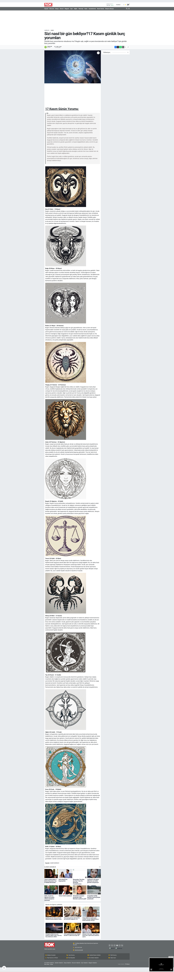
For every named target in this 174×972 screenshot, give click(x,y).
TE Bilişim (127, 964)
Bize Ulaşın (46, 964)
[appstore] (112, 948)
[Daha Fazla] (123, 47)
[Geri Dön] (4, 968)
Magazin (67, 8)
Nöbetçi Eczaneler (51, 955)
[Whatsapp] (119, 945)
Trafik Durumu (113, 955)
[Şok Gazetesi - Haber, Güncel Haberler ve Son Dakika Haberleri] (48, 5)
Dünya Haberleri (67, 962)
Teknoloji (80, 8)
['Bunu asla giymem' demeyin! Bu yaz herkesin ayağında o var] (72, 911)
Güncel (61, 8)
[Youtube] (117, 945)
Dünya (57, 8)
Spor (71, 8)
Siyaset (46, 8)
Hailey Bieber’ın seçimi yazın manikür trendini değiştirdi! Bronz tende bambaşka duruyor (90, 919)
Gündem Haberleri (59, 962)
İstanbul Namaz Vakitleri (95, 955)
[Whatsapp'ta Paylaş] (120, 47)
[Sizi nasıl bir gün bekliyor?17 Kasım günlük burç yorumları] (72, 66)
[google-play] (118, 948)
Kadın (85, 8)
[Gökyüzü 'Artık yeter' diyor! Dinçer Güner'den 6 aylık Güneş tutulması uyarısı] (91, 928)
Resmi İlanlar (100, 8)
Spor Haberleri (84, 962)
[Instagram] (114, 945)
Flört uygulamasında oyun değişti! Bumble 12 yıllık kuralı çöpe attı (72, 934)
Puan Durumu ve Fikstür (52, 957)
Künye (51, 964)
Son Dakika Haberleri (94, 957)
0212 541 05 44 (78, 947)
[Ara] (127, 8)
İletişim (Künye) (109, 8)
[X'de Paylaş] (118, 47)
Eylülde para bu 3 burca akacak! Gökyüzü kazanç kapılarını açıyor (54, 918)
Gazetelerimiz (92, 8)
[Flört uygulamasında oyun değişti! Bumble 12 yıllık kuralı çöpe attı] (72, 928)
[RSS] (122, 945)
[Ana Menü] (129, 8)
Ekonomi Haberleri (76, 962)
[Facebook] (109, 945)
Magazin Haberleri (93, 962)
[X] (112, 945)
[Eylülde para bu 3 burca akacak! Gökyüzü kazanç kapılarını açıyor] (54, 911)
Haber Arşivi (113, 957)
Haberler (46, 30)
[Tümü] (127, 52)
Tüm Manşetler (71, 957)
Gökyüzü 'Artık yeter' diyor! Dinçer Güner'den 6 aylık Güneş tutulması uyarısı (90, 935)
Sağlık (75, 8)
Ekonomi (51, 8)
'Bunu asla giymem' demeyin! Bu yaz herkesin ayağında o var (72, 918)
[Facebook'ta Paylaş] (115, 47)
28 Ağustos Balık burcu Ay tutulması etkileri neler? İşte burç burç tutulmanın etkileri (54, 935)
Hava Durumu (71, 955)
